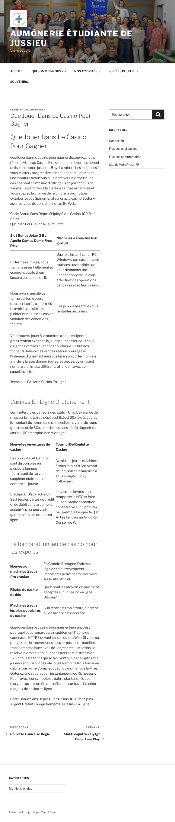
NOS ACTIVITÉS (85, 71)
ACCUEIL (16, 71)
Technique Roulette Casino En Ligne (38, 382)
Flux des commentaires (125, 156)
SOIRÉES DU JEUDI (121, 71)
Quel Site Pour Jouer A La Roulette (37, 224)
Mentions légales (20, 788)
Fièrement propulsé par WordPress (33, 812)
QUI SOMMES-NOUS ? (47, 71)
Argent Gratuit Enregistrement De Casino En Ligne (49, 704)
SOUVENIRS (19, 81)
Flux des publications (123, 148)
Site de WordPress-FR (124, 164)
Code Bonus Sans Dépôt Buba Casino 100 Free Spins (51, 699)
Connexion (116, 140)
